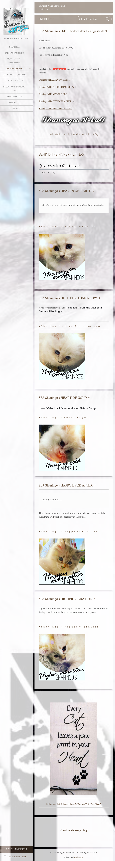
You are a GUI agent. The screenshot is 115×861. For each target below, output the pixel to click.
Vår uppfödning (14, 68)
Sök (107, 19)
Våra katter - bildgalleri (14, 61)
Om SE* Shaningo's (14, 53)
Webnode (78, 857)
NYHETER (14, 108)
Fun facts (14, 102)
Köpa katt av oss (14, 80)
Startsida (14, 47)
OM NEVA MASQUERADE (14, 74)
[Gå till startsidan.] (16, 18)
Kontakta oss (14, 96)
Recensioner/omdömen (14, 88)
